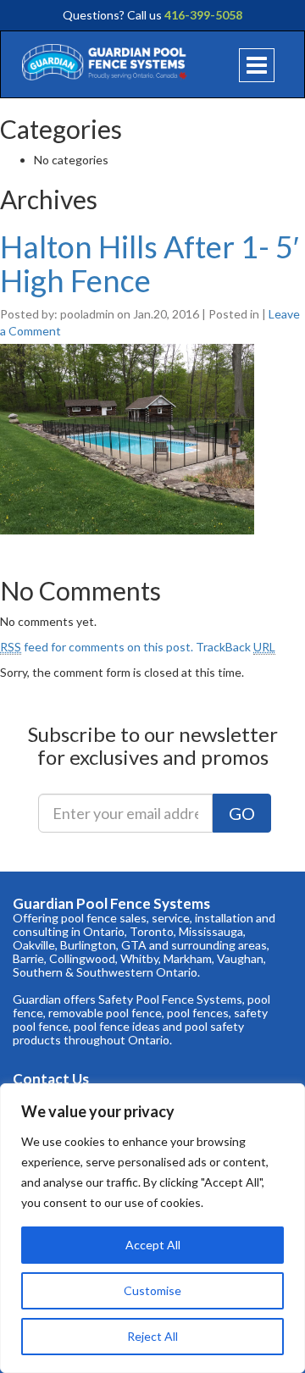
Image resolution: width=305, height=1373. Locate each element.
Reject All (152, 1336)
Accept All (152, 1244)
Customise (152, 1290)
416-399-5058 (203, 15)
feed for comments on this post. (96, 646)
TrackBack (235, 646)
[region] (152, 1228)
